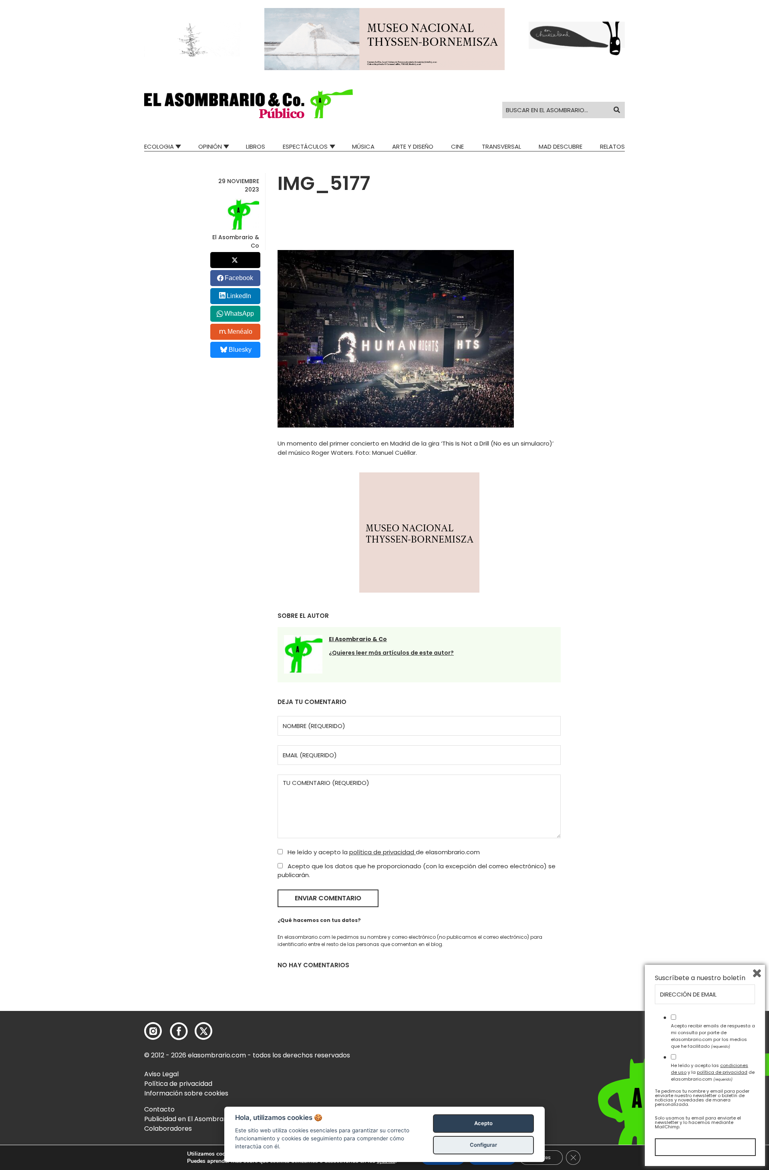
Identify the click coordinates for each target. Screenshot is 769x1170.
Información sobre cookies (186, 1093)
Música (363, 146)
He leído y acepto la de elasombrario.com (383, 852)
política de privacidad (382, 852)
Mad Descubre (560, 146)
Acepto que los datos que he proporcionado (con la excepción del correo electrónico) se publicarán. (417, 871)
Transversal (501, 146)
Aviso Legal (161, 1074)
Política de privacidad (178, 1083)
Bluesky (240, 349)
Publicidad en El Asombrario (188, 1119)
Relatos (612, 146)
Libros (255, 146)
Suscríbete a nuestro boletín (700, 978)
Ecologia (159, 146)
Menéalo (239, 331)
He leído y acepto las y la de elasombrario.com (713, 1072)
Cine (457, 146)
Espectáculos (305, 146)
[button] (248, 103)
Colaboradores (168, 1128)
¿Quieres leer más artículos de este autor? (391, 653)
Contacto (159, 1109)
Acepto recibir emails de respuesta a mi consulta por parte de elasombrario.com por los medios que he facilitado (713, 1036)
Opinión (210, 146)
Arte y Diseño (412, 146)
